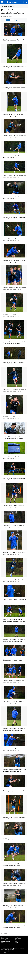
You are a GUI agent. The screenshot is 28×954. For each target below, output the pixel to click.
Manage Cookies (4, 952)
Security (18, 951)
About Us (17, 942)
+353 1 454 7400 (7, 944)
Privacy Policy (12, 951)
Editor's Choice (20, 20)
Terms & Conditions (5, 951)
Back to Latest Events (9, 10)
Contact (16, 944)
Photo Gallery (18, 939)
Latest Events (18, 938)
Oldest (12, 20)
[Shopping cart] (26, 2)
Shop (16, 941)
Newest (7, 20)
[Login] (24, 2)
